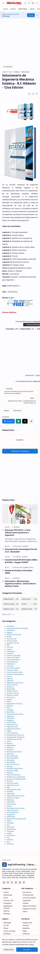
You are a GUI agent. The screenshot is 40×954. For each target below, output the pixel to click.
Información (11, 722)
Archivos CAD (8, 900)
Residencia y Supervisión (16, 777)
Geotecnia (10, 716)
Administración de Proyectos (17, 628)
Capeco (9, 649)
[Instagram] (8, 882)
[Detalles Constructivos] (30, 567)
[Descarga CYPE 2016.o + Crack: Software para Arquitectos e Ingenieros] (20, 514)
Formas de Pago (9, 931)
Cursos (9, 676)
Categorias (11, 651)
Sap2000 (10, 791)
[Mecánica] (16, 578)
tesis (8, 842)
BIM (8, 645)
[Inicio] (5, 8)
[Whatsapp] (24, 882)
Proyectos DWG (12, 771)
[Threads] (16, 882)
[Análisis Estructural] (11, 599)
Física (9, 708)
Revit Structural (12, 783)
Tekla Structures (13, 810)
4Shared (26, 925)
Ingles (9, 731)
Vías (8, 825)
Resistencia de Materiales (16, 779)
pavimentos (11, 835)
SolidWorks (11, 802)
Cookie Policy (8, 949)
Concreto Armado (13, 668)
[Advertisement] (20, 40)
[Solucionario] (17, 411)
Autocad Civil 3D (13, 643)
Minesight (10, 760)
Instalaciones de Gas (14, 739)
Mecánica (10, 750)
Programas (8, 903)
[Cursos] (13, 8)
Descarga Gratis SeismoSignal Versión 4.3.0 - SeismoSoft (21, 550)
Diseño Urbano (12, 691)
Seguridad (10, 794)
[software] (17, 527)
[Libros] (32, 8)
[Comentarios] (30, 506)
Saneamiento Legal (14, 789)
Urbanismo (11, 817)
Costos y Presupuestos (15, 674)
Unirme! (30, 15)
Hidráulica (10, 718)
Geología (10, 710)
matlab (9, 833)
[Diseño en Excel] (29, 609)
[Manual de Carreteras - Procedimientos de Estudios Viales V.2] (20, 400)
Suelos (9, 806)
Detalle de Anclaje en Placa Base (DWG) (18, 571)
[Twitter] (12, 882)
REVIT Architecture (14, 775)
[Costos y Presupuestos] (11, 604)
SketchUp (10, 800)
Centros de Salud (13, 657)
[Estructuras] (18, 546)
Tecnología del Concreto (16, 808)
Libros (9, 741)
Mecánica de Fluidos (14, 752)
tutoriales (10, 844)
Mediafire (26, 928)
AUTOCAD (10, 626)
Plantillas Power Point (15, 768)
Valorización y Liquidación (16, 819)
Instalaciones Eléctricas (15, 735)
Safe (8, 787)
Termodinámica (12, 812)
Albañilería (11, 630)
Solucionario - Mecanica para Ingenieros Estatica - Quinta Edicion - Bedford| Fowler (21, 583)
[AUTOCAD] (18, 557)
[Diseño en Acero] (11, 609)
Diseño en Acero (13, 693)
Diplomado (11, 689)
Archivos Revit (12, 641)
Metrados (10, 754)
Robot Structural (13, 785)
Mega (25, 931)
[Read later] (29, 93)
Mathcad (10, 747)
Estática (9, 699)
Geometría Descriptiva (15, 714)
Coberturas (11, 664)
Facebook (7, 934)
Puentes (10, 773)
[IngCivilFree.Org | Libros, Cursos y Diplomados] (14, 3)
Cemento (10, 653)
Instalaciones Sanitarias (15, 737)
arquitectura (11, 829)
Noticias (10, 766)
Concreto (10, 666)
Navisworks (11, 762)
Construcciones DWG (14, 672)
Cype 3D (10, 678)
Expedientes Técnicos (15, 704)
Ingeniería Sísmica (14, 729)
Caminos (10, 647)
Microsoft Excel (12, 756)
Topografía (11, 814)
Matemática (11, 745)
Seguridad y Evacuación (15, 796)
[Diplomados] (23, 8)
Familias (10, 706)
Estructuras (11, 697)
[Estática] (6, 411)
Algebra (10, 632)
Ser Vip (6, 925)
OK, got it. (27, 949)
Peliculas (7, 914)
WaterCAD (10, 827)
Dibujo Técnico (12, 685)
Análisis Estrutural (29, 906)
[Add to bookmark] (35, 506)
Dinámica (10, 687)
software (10, 840)
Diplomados (8, 895)
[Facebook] (4, 882)
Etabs (9, 701)
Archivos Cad (11, 639)
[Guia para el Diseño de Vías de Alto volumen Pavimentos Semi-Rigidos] (20, 391)
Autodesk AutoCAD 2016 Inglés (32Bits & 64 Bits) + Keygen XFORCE (21, 561)
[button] (3, 3)
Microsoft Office (12, 758)
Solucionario (11, 804)
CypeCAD (10, 681)
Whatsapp (6, 16)
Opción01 (30, 375)
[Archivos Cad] (18, 567)
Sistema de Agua (13, 798)
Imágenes (10, 720)
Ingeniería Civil (12, 727)
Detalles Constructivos (15, 683)
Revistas (10, 781)
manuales (10, 831)
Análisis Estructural (14, 634)
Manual (9, 743)
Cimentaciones (12, 662)
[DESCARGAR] (20, 306)
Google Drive (27, 923)
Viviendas (10, 823)
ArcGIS (9, 637)
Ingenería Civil (12, 724)
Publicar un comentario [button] (20, 451)
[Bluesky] (20, 882)
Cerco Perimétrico (13, 660)
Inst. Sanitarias (12, 733)
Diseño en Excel (12, 695)
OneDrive (26, 934)
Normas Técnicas (13, 764)
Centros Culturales (14, 655)
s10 (8, 837)
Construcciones (12, 670)
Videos (9, 821)
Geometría (10, 712)
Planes (6, 928)
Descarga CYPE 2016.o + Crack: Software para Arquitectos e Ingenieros (18, 532)
